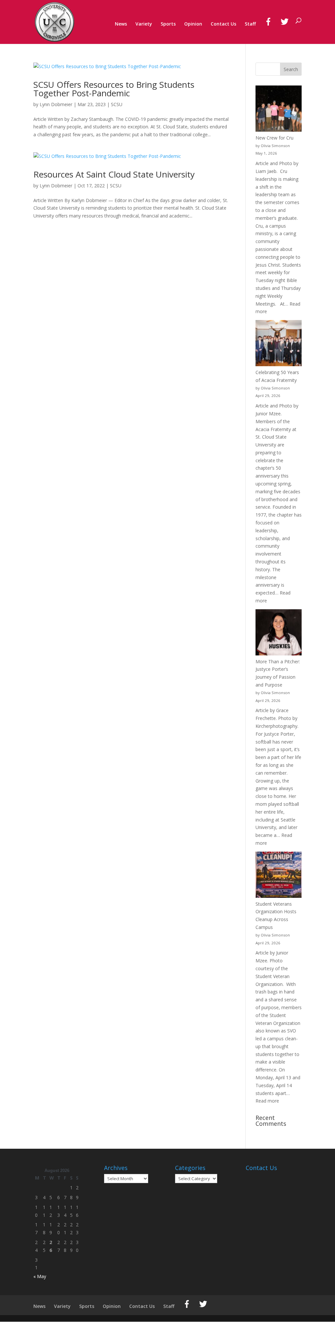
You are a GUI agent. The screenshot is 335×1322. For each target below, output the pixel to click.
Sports (168, 24)
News (121, 24)
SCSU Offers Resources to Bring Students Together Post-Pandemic (113, 89)
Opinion (193, 24)
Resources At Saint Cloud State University (114, 174)
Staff (250, 24)
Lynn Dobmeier (56, 104)
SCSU (116, 104)
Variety (143, 24)
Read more (267, 1101)
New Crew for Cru (274, 138)
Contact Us (223, 24)
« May (39, 1276)
